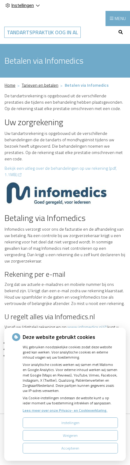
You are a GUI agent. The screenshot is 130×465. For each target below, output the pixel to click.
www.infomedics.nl (84, 327)
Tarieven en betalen (40, 85)
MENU (120, 18)
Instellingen (70, 423)
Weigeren (70, 435)
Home (10, 85)
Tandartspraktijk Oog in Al (42, 32)
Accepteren (70, 448)
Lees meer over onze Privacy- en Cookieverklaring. (65, 410)
